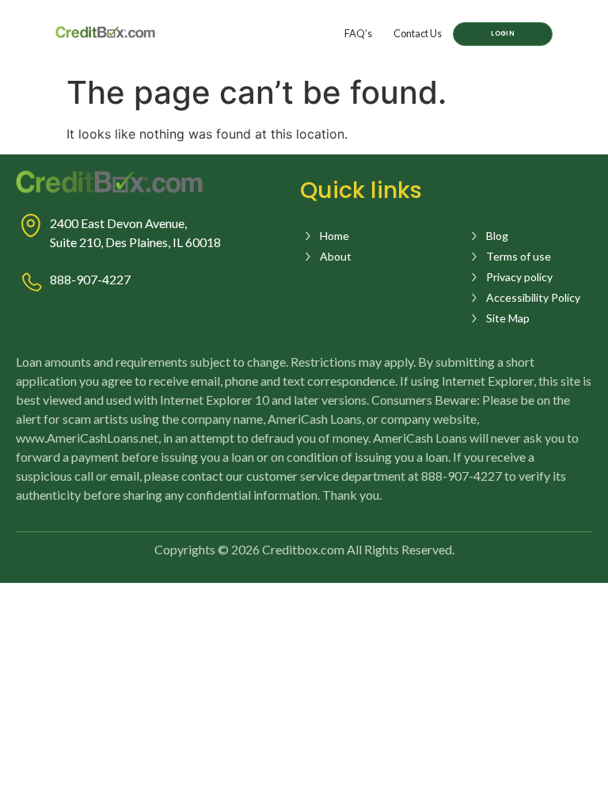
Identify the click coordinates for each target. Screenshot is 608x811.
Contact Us (417, 33)
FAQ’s (358, 33)
